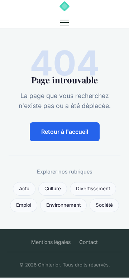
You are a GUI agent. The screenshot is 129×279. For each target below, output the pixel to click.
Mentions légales (51, 242)
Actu (24, 188)
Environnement (63, 205)
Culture (52, 188)
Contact (88, 242)
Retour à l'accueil (64, 131)
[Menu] (64, 22)
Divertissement (93, 188)
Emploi (23, 205)
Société (104, 205)
